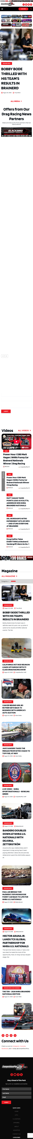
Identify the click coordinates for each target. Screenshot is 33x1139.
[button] (2, 9)
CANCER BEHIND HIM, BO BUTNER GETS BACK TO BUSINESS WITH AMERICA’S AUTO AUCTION (14, 709)
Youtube (23, 1046)
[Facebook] (28, 4)
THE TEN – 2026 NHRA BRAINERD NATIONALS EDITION (16, 992)
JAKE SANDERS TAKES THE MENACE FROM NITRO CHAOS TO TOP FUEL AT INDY (16, 750)
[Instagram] (24, 4)
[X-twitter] (15, 1035)
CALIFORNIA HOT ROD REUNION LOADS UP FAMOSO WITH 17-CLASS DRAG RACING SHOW (16, 667)
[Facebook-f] (11, 1035)
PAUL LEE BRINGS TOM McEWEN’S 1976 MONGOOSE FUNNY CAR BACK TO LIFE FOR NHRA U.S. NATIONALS (15, 896)
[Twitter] (31, 4)
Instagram (16, 1046)
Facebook (5, 1048)
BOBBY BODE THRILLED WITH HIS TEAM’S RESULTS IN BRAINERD (14, 78)
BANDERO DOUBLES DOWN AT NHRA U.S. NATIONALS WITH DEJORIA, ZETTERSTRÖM (14, 837)
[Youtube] (26, 4)
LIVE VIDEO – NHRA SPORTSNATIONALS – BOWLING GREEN (15, 791)
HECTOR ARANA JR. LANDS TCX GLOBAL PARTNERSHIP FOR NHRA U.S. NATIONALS (16, 941)
